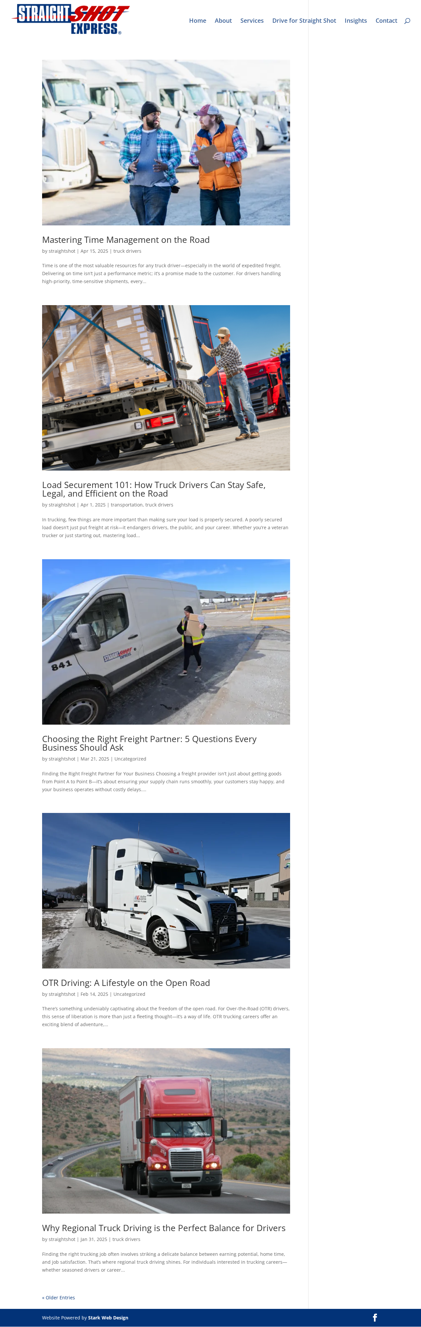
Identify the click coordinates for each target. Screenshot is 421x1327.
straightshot (62, 251)
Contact (386, 21)
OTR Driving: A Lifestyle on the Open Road (126, 983)
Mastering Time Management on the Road (126, 239)
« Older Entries (58, 1297)
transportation (127, 505)
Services (252, 21)
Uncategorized (130, 759)
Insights (356, 21)
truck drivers (127, 251)
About (223, 21)
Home (197, 21)
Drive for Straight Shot (304, 21)
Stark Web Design (108, 1317)
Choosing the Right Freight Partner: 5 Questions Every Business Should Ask (149, 743)
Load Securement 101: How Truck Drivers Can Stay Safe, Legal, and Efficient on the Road (154, 489)
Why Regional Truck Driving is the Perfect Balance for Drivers (163, 1228)
